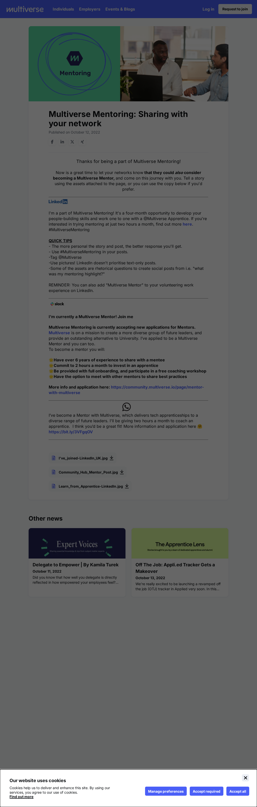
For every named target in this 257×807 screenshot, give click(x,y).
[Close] (245, 777)
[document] (128, 788)
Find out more (21, 796)
